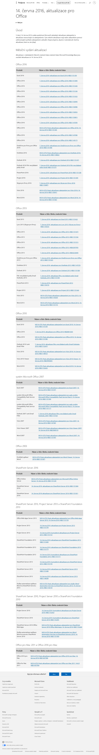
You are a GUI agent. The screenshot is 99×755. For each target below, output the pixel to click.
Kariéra (68, 714)
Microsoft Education (71, 684)
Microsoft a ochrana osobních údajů (75, 721)
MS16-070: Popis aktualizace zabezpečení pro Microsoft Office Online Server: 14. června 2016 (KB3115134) (54, 480)
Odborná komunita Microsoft (41, 724)
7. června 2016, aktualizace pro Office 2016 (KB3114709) (59, 123)
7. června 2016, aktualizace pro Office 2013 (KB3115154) (59, 237)
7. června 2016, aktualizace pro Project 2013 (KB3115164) (59, 290)
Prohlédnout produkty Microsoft (9, 693)
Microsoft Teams (6, 736)
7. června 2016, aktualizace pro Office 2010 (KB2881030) (54, 332)
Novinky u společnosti (72, 718)
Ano (54, 674)
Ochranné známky (55, 751)
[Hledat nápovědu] (89, 2)
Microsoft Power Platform (40, 730)
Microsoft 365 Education (72, 693)
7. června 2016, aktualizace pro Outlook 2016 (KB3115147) (59, 160)
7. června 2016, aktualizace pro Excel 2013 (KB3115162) (59, 219)
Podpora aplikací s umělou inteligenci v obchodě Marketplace (49, 721)
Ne (66, 674)
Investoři (69, 724)
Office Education (70, 696)
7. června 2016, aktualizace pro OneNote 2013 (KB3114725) (60, 265)
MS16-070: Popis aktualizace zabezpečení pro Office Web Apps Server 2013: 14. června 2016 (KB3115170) (61, 519)
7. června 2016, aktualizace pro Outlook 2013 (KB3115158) (60, 270)
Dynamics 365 (5, 724)
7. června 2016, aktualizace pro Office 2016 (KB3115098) (59, 107)
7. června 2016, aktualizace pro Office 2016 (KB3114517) (59, 140)
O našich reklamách (66, 751)
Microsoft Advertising (7, 730)
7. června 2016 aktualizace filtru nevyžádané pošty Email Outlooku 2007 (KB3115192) (57, 415)
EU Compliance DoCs (78, 751)
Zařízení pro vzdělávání (72, 687)
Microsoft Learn (38, 718)
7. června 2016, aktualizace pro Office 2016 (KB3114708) (59, 135)
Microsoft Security (6, 718)
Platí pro (19, 22)
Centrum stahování (39, 687)
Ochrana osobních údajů (30, 751)
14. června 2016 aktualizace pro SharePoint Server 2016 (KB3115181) (54, 493)
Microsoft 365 (30, 2)
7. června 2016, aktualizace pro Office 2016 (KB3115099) (59, 102)
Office (38, 2)
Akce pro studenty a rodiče (73, 702)
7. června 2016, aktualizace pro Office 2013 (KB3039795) (59, 247)
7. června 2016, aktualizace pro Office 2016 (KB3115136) (59, 91)
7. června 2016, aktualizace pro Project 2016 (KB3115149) (59, 178)
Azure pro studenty (71, 706)
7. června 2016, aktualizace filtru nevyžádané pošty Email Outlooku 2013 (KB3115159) (59, 277)
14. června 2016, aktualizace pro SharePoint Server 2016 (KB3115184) (54, 486)
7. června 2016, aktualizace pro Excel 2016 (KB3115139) (58, 75)
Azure (3, 721)
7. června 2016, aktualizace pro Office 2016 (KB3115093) (59, 112)
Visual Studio (38, 736)
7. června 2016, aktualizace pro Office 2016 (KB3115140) (59, 86)
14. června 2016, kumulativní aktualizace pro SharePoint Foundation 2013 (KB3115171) (58, 556)
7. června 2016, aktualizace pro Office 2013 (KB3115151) (59, 242)
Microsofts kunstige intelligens (9, 714)
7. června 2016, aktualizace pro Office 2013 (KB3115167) (59, 232)
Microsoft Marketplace (40, 727)
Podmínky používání (43, 751)
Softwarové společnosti (40, 733)
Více (52, 2)
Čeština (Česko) (8, 742)
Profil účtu (37, 684)
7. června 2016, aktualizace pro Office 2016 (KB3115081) (59, 117)
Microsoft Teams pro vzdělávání (74, 690)
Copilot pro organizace (7, 684)
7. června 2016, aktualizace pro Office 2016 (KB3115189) (59, 81)
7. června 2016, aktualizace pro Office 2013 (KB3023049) (59, 253)
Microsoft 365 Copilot (7, 733)
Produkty (44, 2)
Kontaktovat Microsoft (17, 751)
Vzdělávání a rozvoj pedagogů (74, 699)
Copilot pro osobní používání (9, 687)
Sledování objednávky (40, 696)
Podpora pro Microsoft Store (41, 690)
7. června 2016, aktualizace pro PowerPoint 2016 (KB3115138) (60, 173)
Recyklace (37, 699)
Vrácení (36, 693)
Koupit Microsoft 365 (63, 2)
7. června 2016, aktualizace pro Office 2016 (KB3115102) (59, 96)
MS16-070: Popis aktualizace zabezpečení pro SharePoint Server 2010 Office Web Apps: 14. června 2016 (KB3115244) (62, 626)
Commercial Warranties (40, 702)
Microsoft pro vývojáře (40, 714)
